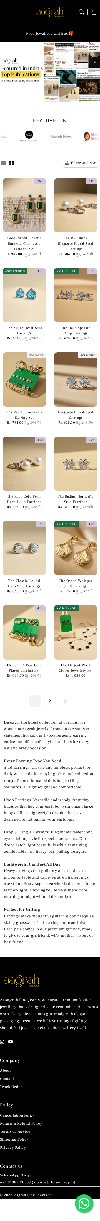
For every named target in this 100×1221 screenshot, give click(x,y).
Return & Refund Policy (21, 1123)
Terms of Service (15, 1131)
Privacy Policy (13, 1147)
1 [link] (35, 701)
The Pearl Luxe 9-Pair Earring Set (24, 415)
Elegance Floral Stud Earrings (75, 415)
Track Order (11, 1086)
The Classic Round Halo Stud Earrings (24, 583)
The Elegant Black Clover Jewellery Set (76, 668)
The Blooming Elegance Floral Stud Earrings (75, 243)
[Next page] (65, 701)
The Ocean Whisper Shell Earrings (75, 583)
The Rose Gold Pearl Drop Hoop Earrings (24, 499)
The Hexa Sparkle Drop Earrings (76, 330)
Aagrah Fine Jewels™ (32, 1195)
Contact (7, 1078)
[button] (82, 12)
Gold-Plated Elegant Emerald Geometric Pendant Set (24, 243)
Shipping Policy (14, 1139)
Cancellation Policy (17, 1115)
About (5, 1070)
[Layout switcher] (3, 163)
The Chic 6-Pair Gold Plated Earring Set (24, 668)
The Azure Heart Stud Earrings (24, 330)
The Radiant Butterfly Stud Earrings (76, 499)
